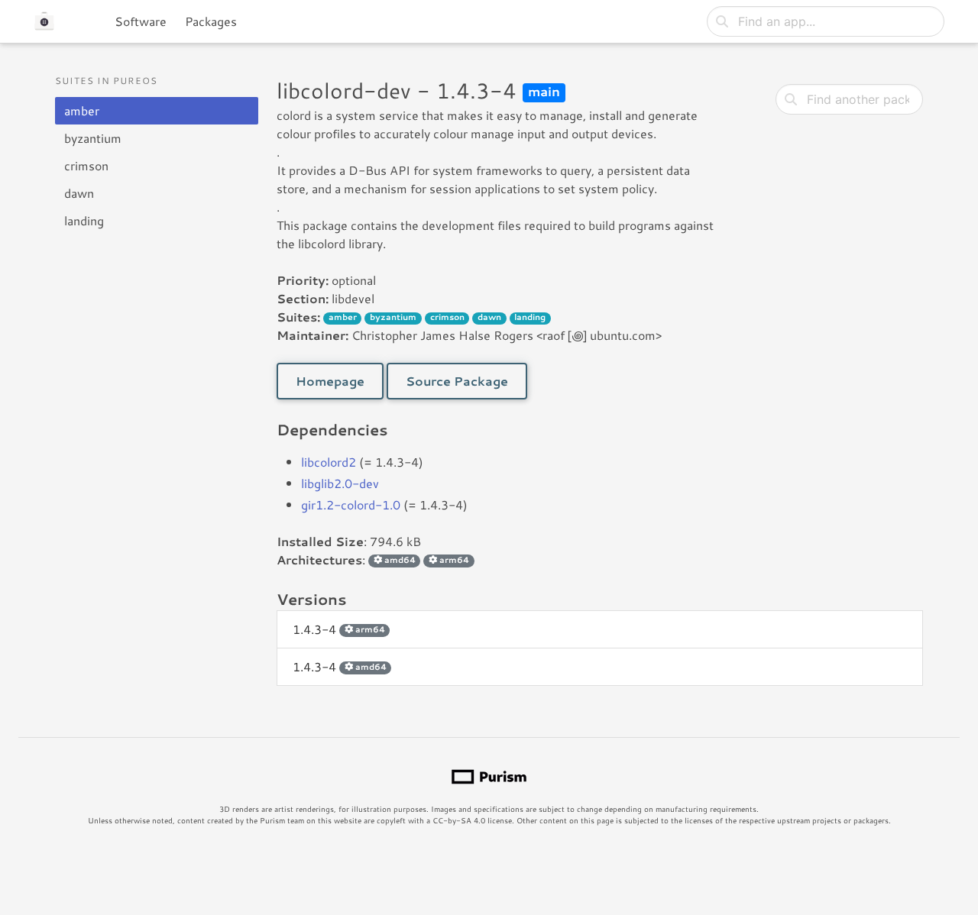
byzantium (92, 138)
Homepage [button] (330, 381)
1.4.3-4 (339, 629)
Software (141, 21)
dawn (79, 193)
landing (84, 220)
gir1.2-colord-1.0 (350, 504)
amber (81, 110)
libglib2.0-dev (340, 483)
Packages (211, 21)
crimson (86, 165)
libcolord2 (328, 461)
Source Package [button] (457, 381)
